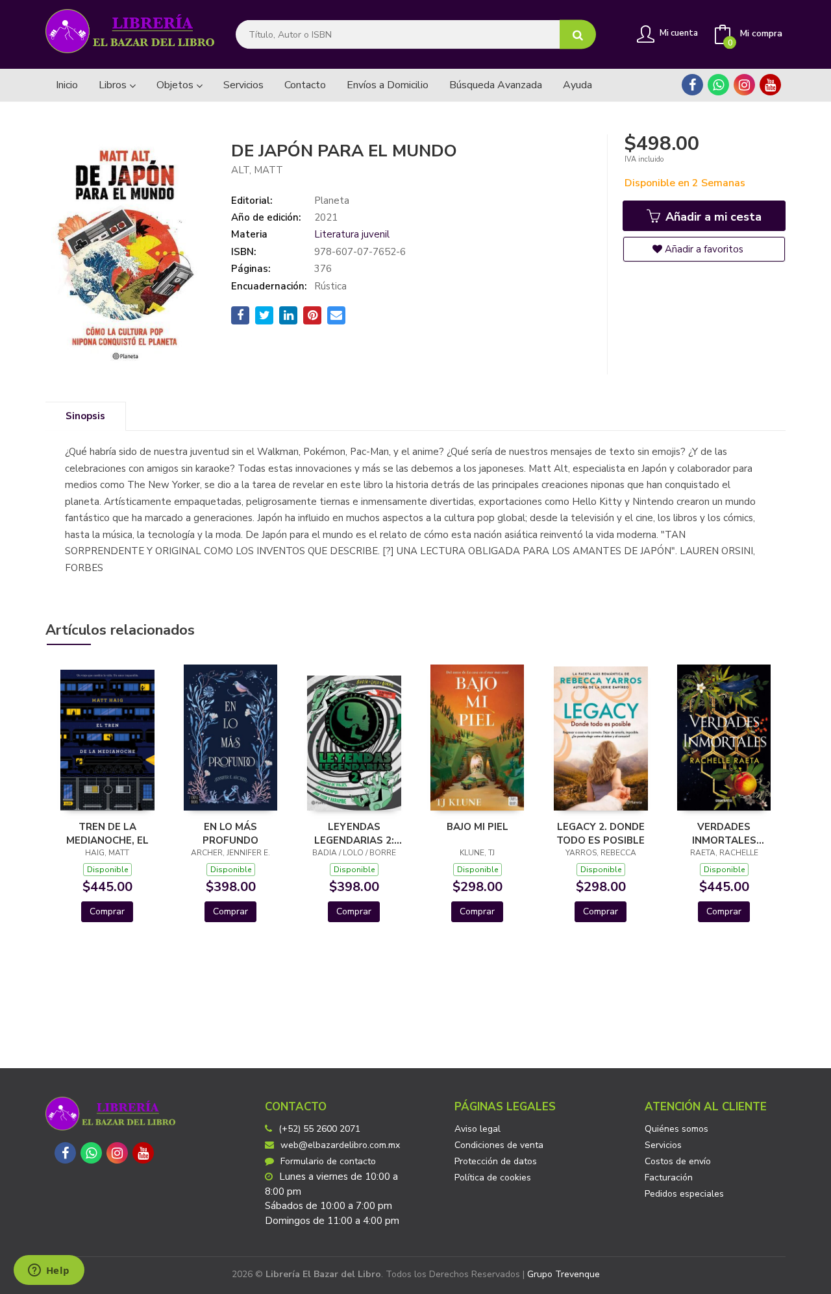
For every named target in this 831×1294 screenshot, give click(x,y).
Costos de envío (678, 1161)
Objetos (176, 85)
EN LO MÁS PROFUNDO (230, 833)
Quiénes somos (676, 1129)
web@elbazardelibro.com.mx (340, 1145)
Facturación (669, 1177)
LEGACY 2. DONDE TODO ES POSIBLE (600, 833)
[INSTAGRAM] (744, 84)
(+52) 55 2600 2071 (319, 1129)
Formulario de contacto (328, 1161)
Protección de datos (495, 1161)
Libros (114, 85)
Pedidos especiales (684, 1194)
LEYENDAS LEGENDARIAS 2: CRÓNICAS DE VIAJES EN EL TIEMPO (354, 833)
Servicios (663, 1145)
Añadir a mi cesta (712, 217)
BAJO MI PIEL (477, 826)
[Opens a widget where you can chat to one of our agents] (48, 1271)
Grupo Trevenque (563, 1274)
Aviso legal (477, 1129)
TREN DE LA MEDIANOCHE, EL (107, 833)
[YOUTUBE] (770, 84)
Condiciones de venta (498, 1145)
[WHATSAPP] (718, 84)
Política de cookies (492, 1177)
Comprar (107, 911)
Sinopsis (85, 415)
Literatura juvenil (352, 234)
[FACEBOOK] (692, 84)
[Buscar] (578, 34)
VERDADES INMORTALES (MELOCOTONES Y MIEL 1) (723, 833)
